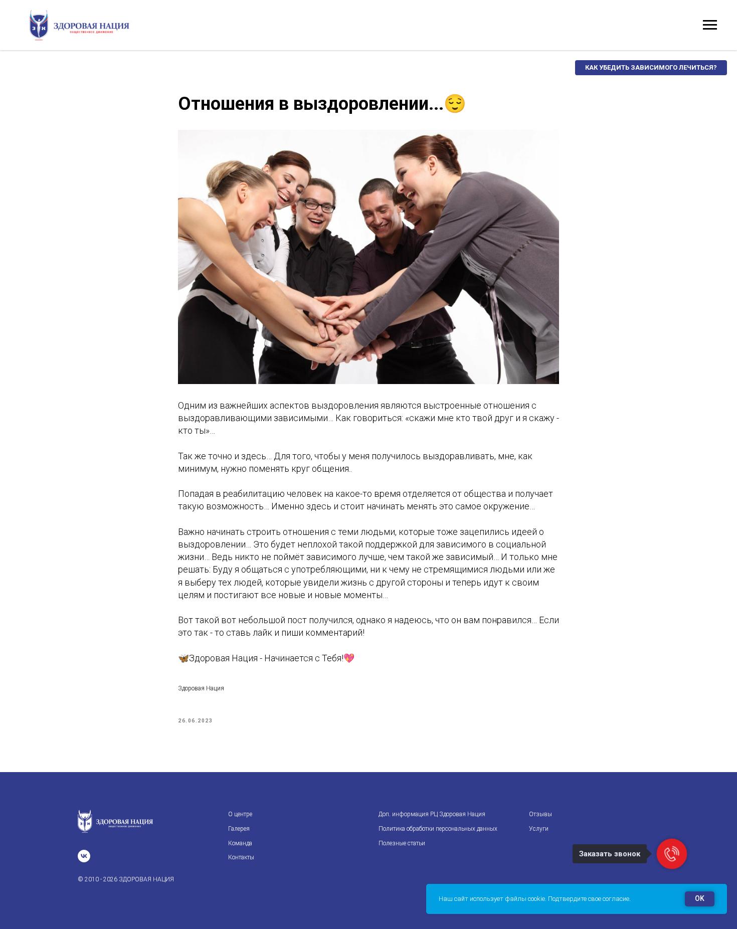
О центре (240, 814)
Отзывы (540, 814)
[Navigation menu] (710, 25)
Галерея (239, 828)
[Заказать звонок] (672, 854)
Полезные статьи (402, 843)
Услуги (538, 828)
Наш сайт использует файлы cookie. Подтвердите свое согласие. (535, 898)
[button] (651, 67)
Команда (240, 843)
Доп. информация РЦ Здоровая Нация (432, 814)
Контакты (241, 857)
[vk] (84, 856)
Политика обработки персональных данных (438, 828)
